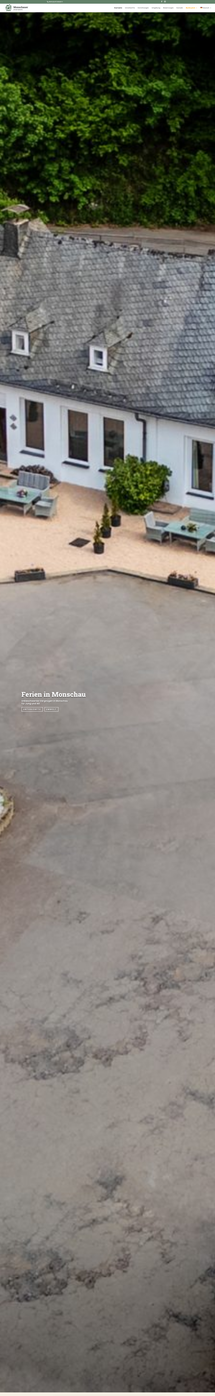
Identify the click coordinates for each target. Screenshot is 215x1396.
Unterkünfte (130, 8)
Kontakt (179, 8)
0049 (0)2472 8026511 (55, 2)
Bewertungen (168, 8)
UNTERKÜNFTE (32, 709)
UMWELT (51, 709)
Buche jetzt (190, 8)
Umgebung (156, 8)
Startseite (118, 8)
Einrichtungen (143, 8)
